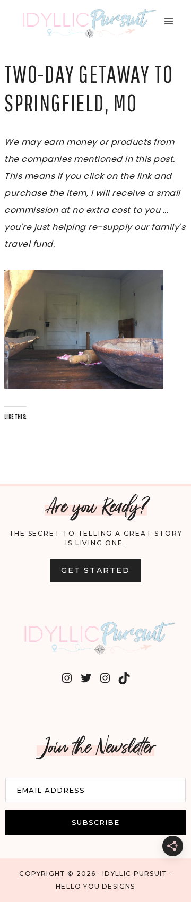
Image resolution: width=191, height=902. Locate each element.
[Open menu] (168, 21)
